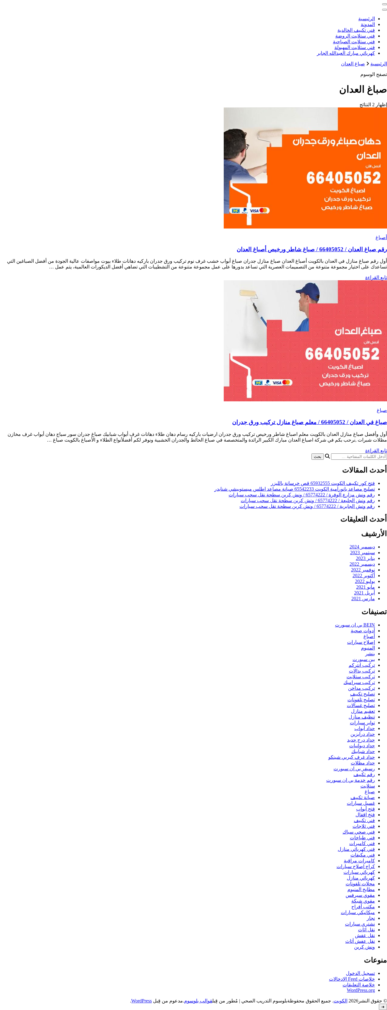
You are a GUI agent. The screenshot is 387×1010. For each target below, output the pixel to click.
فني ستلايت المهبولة (354, 47)
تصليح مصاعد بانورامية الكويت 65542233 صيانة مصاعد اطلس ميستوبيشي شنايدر (294, 489)
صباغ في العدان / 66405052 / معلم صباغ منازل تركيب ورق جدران (309, 422)
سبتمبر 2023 (362, 552)
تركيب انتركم (362, 665)
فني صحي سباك (359, 831)
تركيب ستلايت (360, 676)
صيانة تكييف (362, 797)
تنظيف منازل (362, 716)
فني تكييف (364, 820)
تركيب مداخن (361, 688)
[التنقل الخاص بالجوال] (384, 4)
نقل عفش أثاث (360, 941)
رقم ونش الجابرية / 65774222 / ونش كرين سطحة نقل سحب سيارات (307, 506)
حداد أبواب (364, 728)
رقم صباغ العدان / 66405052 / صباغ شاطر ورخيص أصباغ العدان (312, 249)
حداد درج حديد (361, 739)
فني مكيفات (362, 854)
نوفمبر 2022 (363, 569)
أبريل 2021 (364, 592)
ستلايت (367, 785)
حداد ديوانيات (362, 745)
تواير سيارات (362, 722)
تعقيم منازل (363, 711)
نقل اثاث (366, 929)
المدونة (368, 24)
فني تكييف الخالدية (356, 30)
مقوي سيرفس (360, 895)
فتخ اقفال (365, 814)
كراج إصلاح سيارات (356, 866)
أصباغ (381, 237)
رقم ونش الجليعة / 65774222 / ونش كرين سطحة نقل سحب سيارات (308, 500)
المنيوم (368, 647)
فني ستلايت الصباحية (354, 41)
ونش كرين (364, 946)
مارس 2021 (363, 598)
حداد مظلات (363, 762)
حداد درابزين (362, 734)
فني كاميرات (362, 843)
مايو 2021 (365, 587)
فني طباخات (362, 837)
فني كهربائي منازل (356, 849)
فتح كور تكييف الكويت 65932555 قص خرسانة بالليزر (323, 483)
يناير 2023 (365, 558)
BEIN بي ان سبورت (355, 624)
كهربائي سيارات (359, 872)
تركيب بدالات (362, 670)
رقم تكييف (364, 774)
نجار (371, 918)
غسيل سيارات (361, 803)
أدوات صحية (363, 630)
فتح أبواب (365, 808)
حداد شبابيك (363, 751)
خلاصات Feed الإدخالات (352, 979)
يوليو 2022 (365, 581)
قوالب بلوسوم (198, 1000)
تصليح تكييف (362, 693)
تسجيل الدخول (360, 973)
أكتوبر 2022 (364, 575)
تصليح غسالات (361, 705)
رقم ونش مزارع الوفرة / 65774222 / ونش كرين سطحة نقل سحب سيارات (302, 494)
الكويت (340, 1000)
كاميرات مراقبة (359, 860)
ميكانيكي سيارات (358, 912)
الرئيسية (366, 18)
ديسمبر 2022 (362, 564)
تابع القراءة (376, 277)
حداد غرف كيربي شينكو (351, 757)
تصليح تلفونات (361, 699)
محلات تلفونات (360, 883)
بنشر (370, 653)
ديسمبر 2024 (362, 546)
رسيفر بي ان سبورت (354, 768)
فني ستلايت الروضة (355, 35)
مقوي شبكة (363, 900)
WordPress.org (361, 990)
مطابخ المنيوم (361, 889)
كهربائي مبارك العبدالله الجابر (346, 53)
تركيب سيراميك (359, 682)
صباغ (382, 410)
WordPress (141, 1000)
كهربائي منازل (361, 877)
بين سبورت (364, 659)
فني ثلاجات (364, 826)
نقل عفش (365, 935)
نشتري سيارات (360, 923)
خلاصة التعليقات (359, 984)
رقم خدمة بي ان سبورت (350, 780)
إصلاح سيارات (361, 642)
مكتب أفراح (363, 906)
